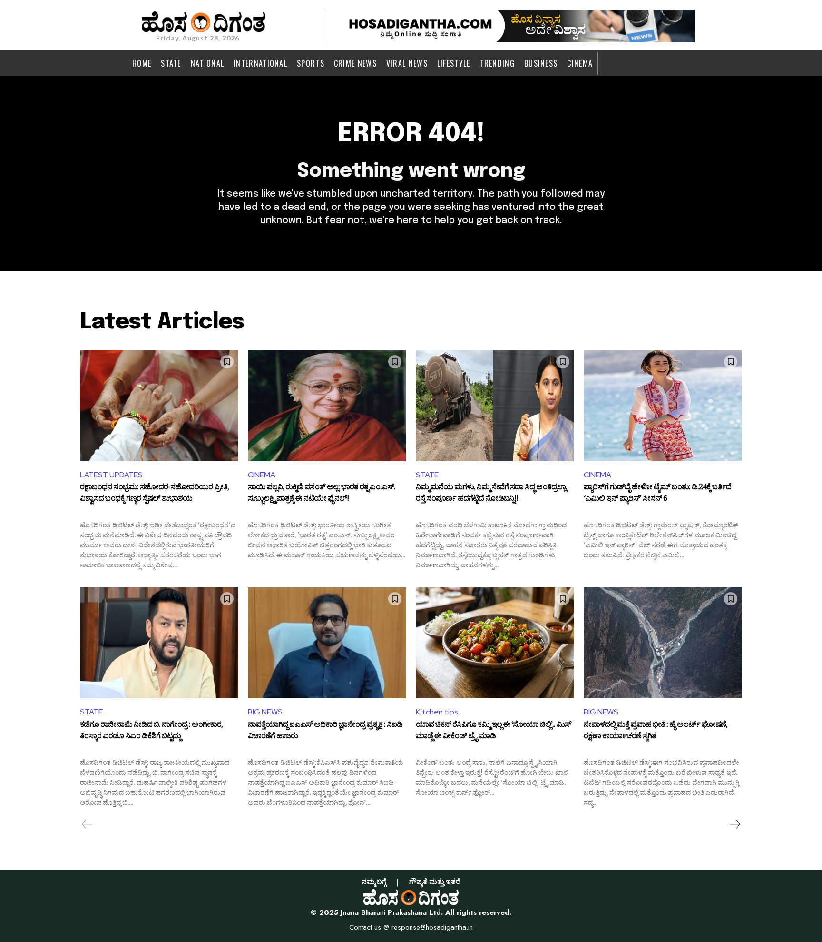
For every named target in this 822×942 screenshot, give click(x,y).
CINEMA (261, 475)
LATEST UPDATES (111, 475)
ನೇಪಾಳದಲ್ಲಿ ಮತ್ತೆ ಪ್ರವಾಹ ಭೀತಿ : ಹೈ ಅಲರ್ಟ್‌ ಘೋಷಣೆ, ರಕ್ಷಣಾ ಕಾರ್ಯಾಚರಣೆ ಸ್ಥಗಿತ (655, 731)
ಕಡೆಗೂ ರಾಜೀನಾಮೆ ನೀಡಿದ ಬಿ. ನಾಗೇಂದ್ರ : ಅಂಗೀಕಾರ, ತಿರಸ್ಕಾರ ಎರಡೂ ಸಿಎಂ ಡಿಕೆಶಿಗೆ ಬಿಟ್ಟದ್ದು (151, 731)
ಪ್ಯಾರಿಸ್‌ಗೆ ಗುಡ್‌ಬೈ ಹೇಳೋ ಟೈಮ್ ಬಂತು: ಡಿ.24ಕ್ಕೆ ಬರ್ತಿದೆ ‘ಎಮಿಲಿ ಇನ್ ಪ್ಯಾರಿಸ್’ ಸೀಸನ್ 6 (657, 494)
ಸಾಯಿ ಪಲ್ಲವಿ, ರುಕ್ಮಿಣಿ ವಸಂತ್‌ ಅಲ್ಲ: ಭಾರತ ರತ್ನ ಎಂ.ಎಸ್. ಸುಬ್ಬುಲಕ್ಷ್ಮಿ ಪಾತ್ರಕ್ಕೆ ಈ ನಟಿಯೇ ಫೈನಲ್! (321, 494)
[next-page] (734, 824)
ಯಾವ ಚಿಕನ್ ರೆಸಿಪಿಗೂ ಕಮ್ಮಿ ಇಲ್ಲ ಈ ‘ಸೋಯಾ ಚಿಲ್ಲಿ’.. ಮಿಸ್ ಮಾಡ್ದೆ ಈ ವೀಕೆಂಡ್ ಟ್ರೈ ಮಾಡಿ (493, 731)
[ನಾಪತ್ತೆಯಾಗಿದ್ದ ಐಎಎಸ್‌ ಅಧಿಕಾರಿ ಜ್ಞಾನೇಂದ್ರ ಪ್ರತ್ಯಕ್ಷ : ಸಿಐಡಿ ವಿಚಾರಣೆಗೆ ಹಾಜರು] (327, 642)
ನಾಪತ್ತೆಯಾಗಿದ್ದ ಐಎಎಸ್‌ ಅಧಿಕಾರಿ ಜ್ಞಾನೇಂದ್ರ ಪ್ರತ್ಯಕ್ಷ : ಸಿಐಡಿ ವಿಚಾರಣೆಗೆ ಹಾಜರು (325, 731)
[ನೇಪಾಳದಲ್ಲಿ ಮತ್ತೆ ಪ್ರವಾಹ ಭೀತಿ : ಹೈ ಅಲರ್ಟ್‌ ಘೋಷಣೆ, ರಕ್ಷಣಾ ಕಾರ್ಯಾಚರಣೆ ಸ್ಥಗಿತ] (663, 642)
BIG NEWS (265, 712)
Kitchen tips (437, 712)
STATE (427, 475)
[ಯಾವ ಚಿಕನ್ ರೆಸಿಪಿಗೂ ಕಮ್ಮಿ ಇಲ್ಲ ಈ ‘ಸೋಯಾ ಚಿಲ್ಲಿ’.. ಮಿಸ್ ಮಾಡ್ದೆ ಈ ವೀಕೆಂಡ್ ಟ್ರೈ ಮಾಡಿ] (495, 642)
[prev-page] (87, 824)
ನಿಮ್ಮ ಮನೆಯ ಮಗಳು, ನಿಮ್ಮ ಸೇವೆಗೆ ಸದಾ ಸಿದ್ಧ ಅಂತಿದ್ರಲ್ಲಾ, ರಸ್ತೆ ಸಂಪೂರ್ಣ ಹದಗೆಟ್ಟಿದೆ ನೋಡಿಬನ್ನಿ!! (491, 494)
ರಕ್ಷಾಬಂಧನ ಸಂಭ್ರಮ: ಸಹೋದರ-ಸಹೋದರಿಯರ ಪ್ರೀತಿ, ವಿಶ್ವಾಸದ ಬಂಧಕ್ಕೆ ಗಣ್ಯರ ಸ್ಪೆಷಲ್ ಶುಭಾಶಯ (154, 494)
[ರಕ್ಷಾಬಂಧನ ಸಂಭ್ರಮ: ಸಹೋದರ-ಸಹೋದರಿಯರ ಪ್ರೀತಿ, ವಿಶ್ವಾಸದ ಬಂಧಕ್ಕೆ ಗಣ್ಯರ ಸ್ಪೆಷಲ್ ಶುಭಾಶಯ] (159, 405)
